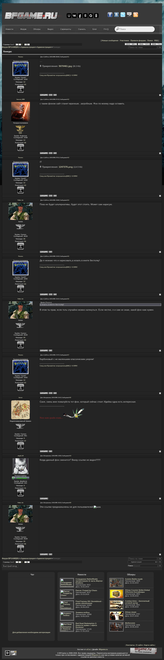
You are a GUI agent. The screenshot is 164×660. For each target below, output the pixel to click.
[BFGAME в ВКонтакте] (116, 14)
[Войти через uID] (69, 15)
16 (68, 299)
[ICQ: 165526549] (55, 153)
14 (68, 200)
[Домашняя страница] (51, 95)
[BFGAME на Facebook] (110, 14)
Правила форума (138, 40)
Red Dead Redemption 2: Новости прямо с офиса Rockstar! (86, 625)
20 (70, 502)
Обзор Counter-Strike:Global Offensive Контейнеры (137, 591)
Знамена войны (83, 612)
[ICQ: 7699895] (55, 95)
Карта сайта (149, 645)
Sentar (20, 397)
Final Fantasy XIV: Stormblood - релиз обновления (89, 602)
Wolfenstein (130, 623)
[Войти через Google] (90, 15)
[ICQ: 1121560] (50, 252)
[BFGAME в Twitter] (122, 14)
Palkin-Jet (20, 200)
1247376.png (66, 167)
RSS (156, 40)
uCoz (88, 649)
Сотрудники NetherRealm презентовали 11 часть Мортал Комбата (89, 581)
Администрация (28, 47)
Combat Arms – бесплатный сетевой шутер (137, 602)
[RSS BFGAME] (135, 14)
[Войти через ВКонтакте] (74, 15)
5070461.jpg (65, 66)
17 (68, 355)
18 (70, 397)
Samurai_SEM (20, 99)
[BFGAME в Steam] (129, 14)
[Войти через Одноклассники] (96, 15)
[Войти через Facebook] (80, 15)
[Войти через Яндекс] (85, 15)
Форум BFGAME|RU (10, 47)
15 (68, 256)
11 (68, 57)
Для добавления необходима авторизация (31, 632)
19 (70, 456)
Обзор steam (130, 612)
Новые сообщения (110, 40)
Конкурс (56, 47)
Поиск (150, 40)
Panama (20, 57)
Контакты (130, 645)
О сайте (139, 645)
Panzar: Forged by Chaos (86, 590)
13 (68, 157)
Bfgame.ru (103, 649)
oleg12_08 (20, 456)
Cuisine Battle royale (134, 579)
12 (68, 99)
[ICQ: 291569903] (50, 451)
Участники (124, 40)
